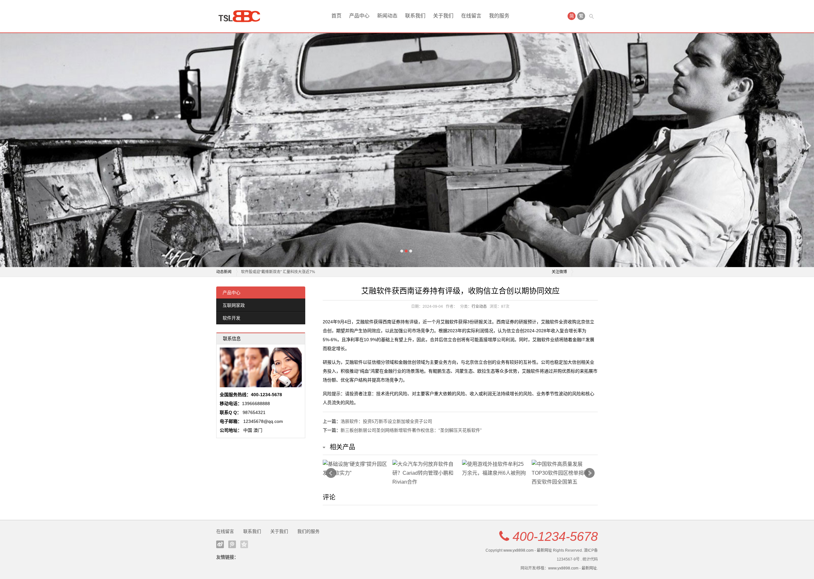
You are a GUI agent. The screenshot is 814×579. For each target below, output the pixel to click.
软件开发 (231, 318)
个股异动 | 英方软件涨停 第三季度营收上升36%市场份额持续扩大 (296, 272)
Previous (6, 145)
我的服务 (499, 15)
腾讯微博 (232, 544)
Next (808, 145)
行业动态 (479, 306)
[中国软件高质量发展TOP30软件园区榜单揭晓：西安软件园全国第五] (565, 473)
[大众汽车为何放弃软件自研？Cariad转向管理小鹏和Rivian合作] (425, 473)
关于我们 (443, 15)
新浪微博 (220, 544)
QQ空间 (244, 544)
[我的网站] (241, 16)
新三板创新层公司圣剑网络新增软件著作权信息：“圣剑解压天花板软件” (411, 430)
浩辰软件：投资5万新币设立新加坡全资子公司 (386, 421)
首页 (336, 15)
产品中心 (359, 15)
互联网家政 (234, 305)
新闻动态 (387, 15)
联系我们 (415, 15)
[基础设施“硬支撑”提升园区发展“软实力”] (356, 469)
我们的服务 (308, 531)
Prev (331, 473)
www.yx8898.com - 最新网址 (527, 550)
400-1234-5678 (555, 536)
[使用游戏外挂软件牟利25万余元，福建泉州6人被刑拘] (495, 469)
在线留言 (471, 15)
